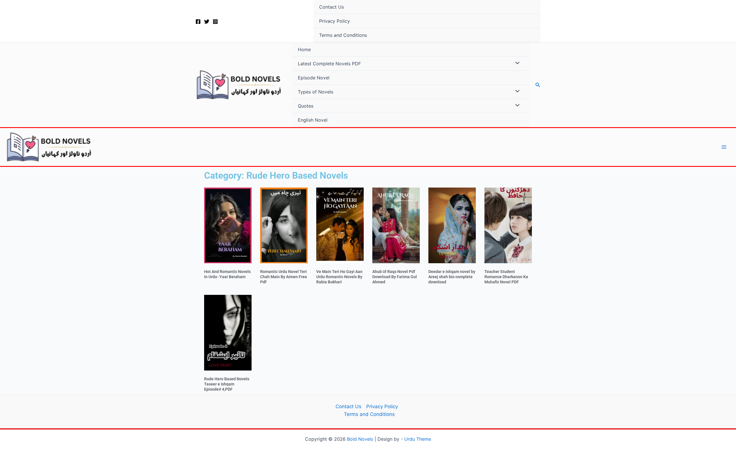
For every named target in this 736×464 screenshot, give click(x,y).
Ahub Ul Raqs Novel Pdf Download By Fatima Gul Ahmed (394, 276)
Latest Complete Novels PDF (329, 63)
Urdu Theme (417, 439)
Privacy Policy (334, 21)
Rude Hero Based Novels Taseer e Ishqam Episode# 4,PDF (226, 384)
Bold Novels (360, 439)
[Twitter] (206, 21)
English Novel (312, 120)
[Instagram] (215, 21)
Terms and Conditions (343, 35)
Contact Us (331, 7)
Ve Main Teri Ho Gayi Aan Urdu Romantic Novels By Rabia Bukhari (339, 276)
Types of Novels (315, 92)
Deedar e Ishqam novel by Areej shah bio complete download (451, 276)
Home (304, 49)
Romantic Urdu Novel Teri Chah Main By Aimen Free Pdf (283, 276)
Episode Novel (313, 78)
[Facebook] (198, 21)
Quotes (305, 106)
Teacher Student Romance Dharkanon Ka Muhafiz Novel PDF (506, 276)
